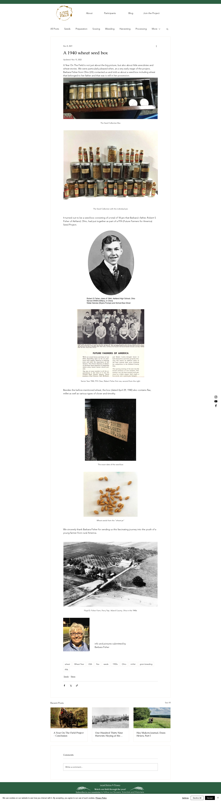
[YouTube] (216, 401)
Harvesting (125, 28)
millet (133, 664)
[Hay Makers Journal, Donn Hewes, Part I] (152, 717)
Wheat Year (79, 664)
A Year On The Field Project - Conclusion (69, 734)
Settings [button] (185, 798)
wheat (67, 664)
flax (97, 664)
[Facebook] (216, 405)
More (154, 28)
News (73, 676)
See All (168, 702)
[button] (167, 29)
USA (90, 664)
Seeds (67, 28)
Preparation (81, 28)
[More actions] (156, 46)
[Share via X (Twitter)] (70, 685)
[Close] (217, 798)
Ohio (124, 664)
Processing (141, 28)
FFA (66, 669)
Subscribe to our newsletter (88, 792)
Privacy (117, 785)
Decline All (197, 798)
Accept (210, 798)
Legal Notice (106, 785)
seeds (106, 664)
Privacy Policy (101, 798)
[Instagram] (216, 397)
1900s (115, 664)
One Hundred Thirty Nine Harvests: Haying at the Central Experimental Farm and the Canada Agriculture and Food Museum (110, 734)
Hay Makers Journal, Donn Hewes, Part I (151, 734)
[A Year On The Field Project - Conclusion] (69, 717)
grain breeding (146, 664)
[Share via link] (77, 685)
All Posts (54, 28)
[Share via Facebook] (64, 685)
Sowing (96, 28)
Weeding (109, 28)
